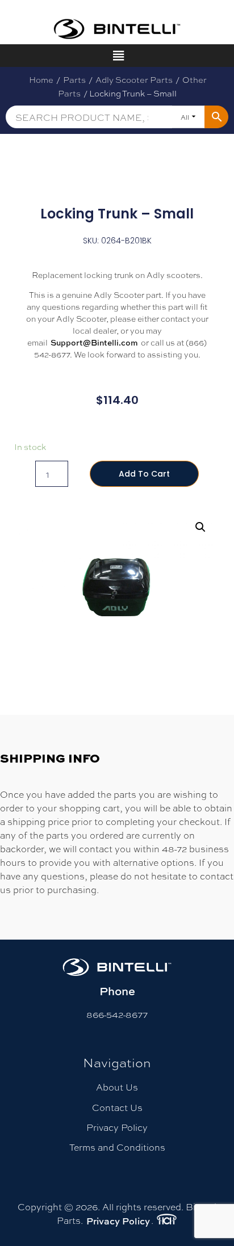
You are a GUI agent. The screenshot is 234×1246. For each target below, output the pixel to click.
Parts (74, 79)
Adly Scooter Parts (134, 79)
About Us (117, 1086)
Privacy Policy (117, 1127)
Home (41, 79)
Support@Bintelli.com (94, 342)
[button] (200, 527)
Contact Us (117, 1107)
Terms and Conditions (117, 1147)
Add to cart (144, 473)
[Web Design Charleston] (167, 1221)
